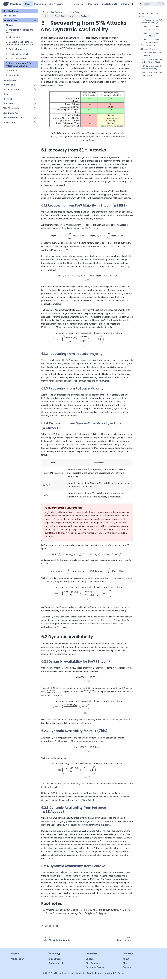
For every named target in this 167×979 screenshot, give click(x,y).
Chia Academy (56, 4)
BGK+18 (95, 879)
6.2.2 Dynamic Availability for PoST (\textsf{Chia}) (151, 60)
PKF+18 (104, 394)
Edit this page (51, 925)
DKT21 (86, 198)
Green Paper (54, 959)
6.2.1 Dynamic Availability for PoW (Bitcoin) (151, 54)
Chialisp (92, 4)
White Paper (17, 959)
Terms (121, 973)
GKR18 (102, 377)
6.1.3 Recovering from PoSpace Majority (150, 34)
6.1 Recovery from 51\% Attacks (148, 14)
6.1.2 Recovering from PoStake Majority (150, 27)
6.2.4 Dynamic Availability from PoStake (151, 73)
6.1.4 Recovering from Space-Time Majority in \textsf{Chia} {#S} (150, 42)
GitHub (123, 4)
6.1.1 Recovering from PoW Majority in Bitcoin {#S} (151, 21)
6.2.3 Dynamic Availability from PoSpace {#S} (151, 67)
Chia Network (108, 4)
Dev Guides (40, 4)
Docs (28, 4)
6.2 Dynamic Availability (148, 49)
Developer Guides (95, 967)
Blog (125, 963)
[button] (19, 11)
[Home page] (43, 12)
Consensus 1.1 (55, 963)
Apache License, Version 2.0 (101, 973)
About (126, 959)
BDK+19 (78, 71)
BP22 (97, 831)
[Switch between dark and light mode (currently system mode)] (133, 4)
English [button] (79, 4)
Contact (127, 967)
